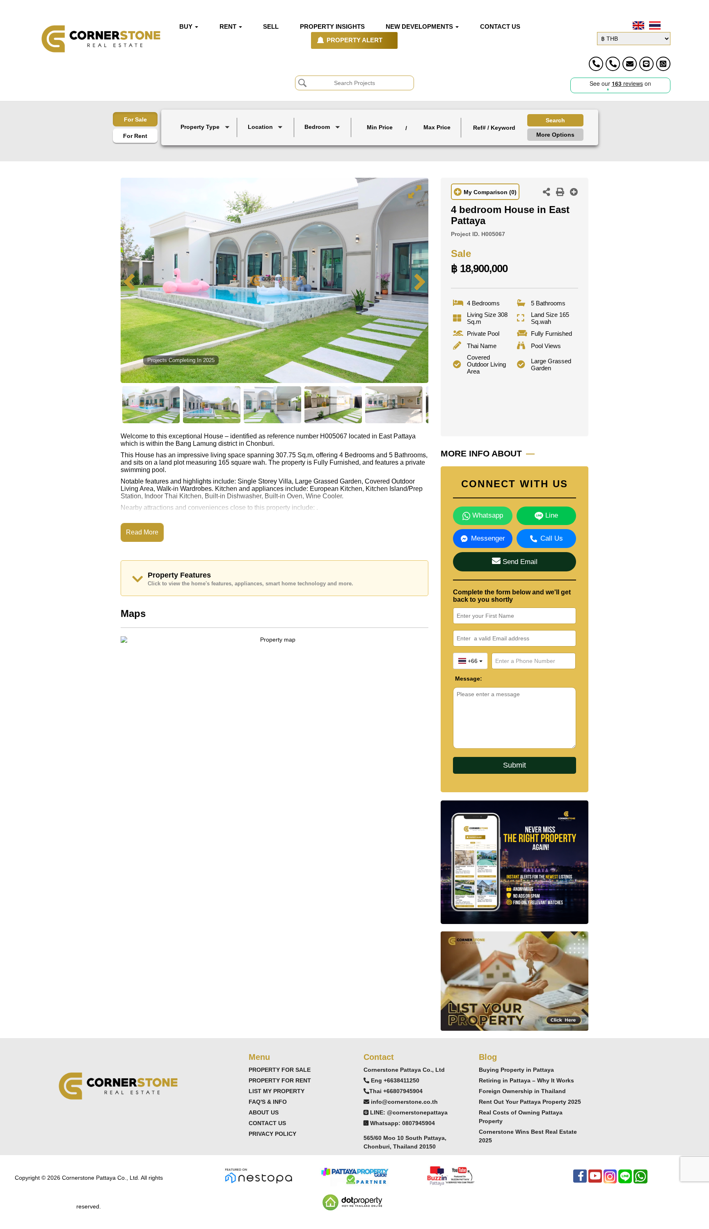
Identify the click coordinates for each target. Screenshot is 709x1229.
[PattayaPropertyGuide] (354, 1175)
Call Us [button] (551, 538)
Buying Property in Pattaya (516, 1069)
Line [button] (550, 515)
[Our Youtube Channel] (595, 1180)
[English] (638, 25)
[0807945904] (663, 64)
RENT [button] (229, 26)
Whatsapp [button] (486, 515)
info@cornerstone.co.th (404, 1101)
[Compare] (574, 193)
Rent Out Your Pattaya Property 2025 (530, 1101)
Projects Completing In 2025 (181, 360)
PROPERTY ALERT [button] (354, 40)
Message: (461, 678)
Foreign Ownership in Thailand (522, 1091)
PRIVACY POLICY (272, 1133)
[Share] (546, 193)
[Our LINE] (625, 1180)
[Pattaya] (266, 139)
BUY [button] (186, 26)
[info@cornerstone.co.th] (629, 64)
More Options (555, 134)
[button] (206, 127)
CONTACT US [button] (500, 26)
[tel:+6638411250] (596, 64)
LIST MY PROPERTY (276, 1091)
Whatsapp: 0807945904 (402, 1123)
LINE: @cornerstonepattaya (409, 1112)
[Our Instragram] (610, 1180)
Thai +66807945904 (396, 1091)
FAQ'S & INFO (268, 1101)
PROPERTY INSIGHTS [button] (332, 26)
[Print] (560, 193)
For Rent (135, 136)
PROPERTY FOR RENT (280, 1080)
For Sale (135, 119)
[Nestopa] (258, 1175)
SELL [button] (271, 26)
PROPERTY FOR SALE (280, 1069)
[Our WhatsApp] (640, 1180)
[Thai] (654, 25)
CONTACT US (267, 1123)
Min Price (380, 127)
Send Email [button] (519, 562)
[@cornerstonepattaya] (646, 64)
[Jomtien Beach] (266, 146)
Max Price (437, 127)
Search (555, 120)
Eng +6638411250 (395, 1080)
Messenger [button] (488, 538)
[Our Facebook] (580, 1180)
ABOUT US (264, 1112)
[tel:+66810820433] (613, 64)
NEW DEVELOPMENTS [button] (420, 26)
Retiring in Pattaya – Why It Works (526, 1080)
